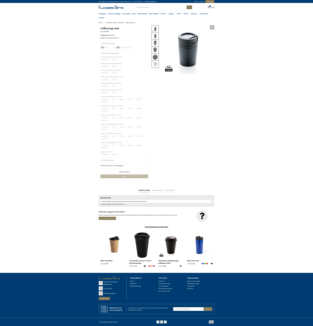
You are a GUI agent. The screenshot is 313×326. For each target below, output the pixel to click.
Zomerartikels (126, 14)
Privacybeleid (191, 286)
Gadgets (171, 14)
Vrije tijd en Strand (111, 22)
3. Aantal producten (107, 160)
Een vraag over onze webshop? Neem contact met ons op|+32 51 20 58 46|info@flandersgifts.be (128, 1)
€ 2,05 (191, 264)
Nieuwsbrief (209, 1)
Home (100, 22)
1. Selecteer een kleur (107, 43)
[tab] (144, 190)
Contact (202, 1)
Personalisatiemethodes (165, 288)
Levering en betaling (164, 283)
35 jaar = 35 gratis (154, 14)
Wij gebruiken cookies (193, 283)
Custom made (204, 14)
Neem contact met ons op (107, 218)
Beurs (134, 14)
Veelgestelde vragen (135, 286)
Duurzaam (194, 14)
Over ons (196, 1)
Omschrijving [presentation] (157, 190)
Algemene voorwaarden (193, 281)
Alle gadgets (102, 14)
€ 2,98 (104, 264)
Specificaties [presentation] (170, 190)
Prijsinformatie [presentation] (144, 190)
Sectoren (101, 17)
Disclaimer (190, 288)
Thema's (163, 14)
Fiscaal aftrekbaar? (164, 286)
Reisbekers (121, 22)
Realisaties (162, 281)
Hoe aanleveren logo (164, 291)
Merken (186, 14)
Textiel (179, 14)
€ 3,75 (133, 266)
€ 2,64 (162, 266)
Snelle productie (142, 14)
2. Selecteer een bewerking (109, 53)
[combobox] (161, 7)
